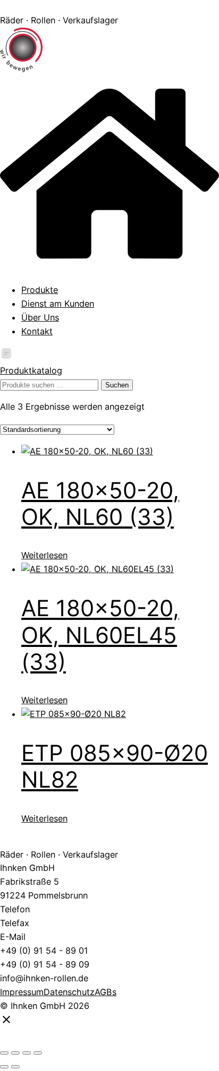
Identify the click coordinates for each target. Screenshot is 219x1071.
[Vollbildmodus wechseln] (15, 1053)
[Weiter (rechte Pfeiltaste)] (15, 1066)
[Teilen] (26, 1053)
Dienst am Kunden (57, 303)
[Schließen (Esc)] (37, 1053)
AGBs (105, 992)
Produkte (39, 289)
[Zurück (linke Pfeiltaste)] (4, 1066)
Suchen (117, 385)
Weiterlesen (44, 555)
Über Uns (40, 317)
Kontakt (37, 331)
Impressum (22, 992)
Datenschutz (69, 992)
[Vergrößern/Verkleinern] (4, 1053)
